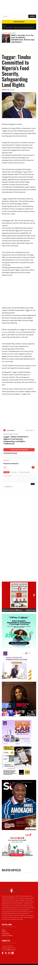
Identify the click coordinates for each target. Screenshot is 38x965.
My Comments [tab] (14, 472)
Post (33, 483)
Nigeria (4, 90)
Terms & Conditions (7, 935)
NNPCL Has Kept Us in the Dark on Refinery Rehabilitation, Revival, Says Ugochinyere (22, 38)
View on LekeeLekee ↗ (29, 430)
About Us (4, 931)
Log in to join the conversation (19, 449)
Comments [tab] (6, 472)
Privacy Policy (5, 933)
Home (3, 930)
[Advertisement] (19, 413)
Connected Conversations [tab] (24, 472)
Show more (6, 460)
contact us (9, 950)
